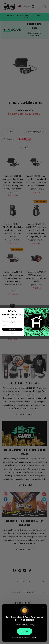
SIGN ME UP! (12, 329)
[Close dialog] (47, 309)
